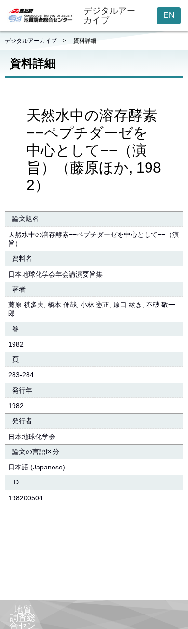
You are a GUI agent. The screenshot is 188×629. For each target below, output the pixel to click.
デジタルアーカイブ (31, 40)
